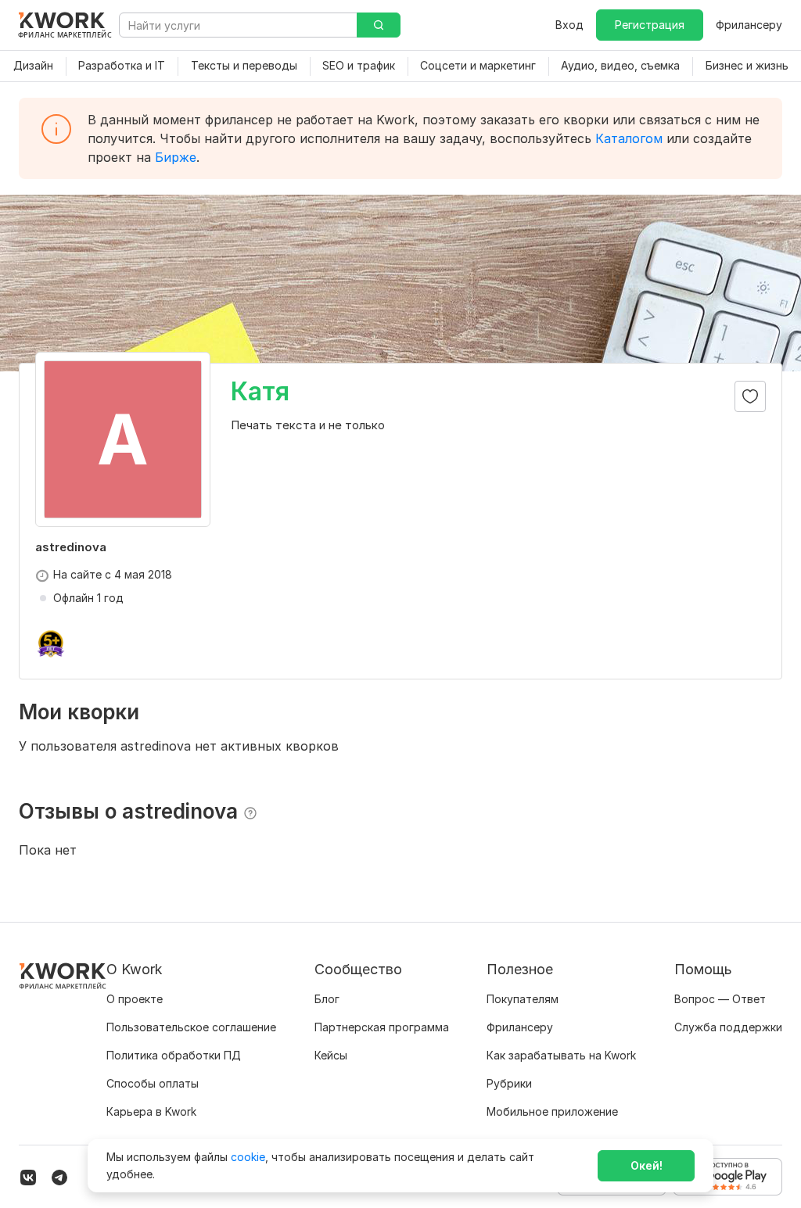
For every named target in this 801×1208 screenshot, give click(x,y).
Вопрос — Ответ (720, 998)
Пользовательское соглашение (191, 1027)
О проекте (134, 998)
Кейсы (330, 1055)
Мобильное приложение (552, 1111)
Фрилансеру (749, 24)
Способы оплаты (152, 1083)
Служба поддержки (728, 1027)
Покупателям (523, 998)
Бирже (175, 157)
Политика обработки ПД (173, 1055)
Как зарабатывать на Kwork (561, 1055)
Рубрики (509, 1083)
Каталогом (629, 138)
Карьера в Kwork (151, 1111)
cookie (248, 1156)
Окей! (646, 1165)
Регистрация (649, 24)
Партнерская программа (381, 1027)
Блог (326, 998)
